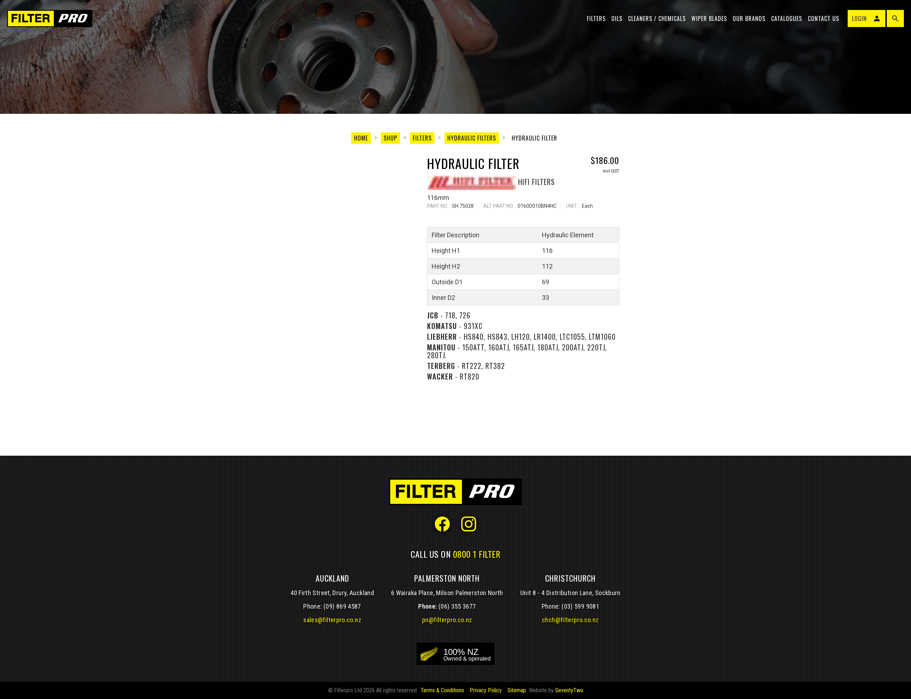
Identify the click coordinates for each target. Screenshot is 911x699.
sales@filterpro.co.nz (332, 620)
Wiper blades (709, 18)
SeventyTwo (569, 690)
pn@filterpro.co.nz (447, 620)
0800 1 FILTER (477, 553)
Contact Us (823, 18)
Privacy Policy (486, 690)
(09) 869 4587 (342, 606)
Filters (596, 18)
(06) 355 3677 (457, 606)
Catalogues (786, 18)
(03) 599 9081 (580, 606)
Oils (616, 18)
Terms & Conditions (442, 690)
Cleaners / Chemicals (657, 18)
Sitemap (516, 690)
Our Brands (749, 18)
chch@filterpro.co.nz (570, 620)
